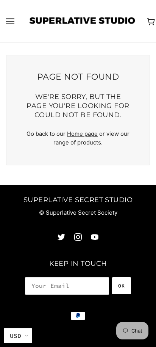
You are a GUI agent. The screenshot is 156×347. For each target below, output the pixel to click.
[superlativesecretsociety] (82, 20)
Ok (121, 286)
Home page (82, 133)
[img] (61, 237)
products (89, 142)
